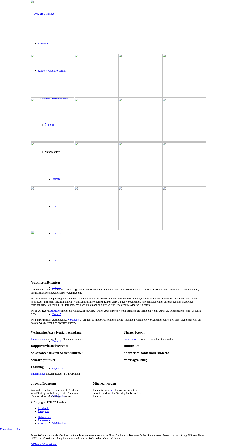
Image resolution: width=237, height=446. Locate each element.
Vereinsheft (74, 319)
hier (112, 390)
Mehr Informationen (46, 444)
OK (33, 444)
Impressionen (38, 338)
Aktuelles (55, 310)
